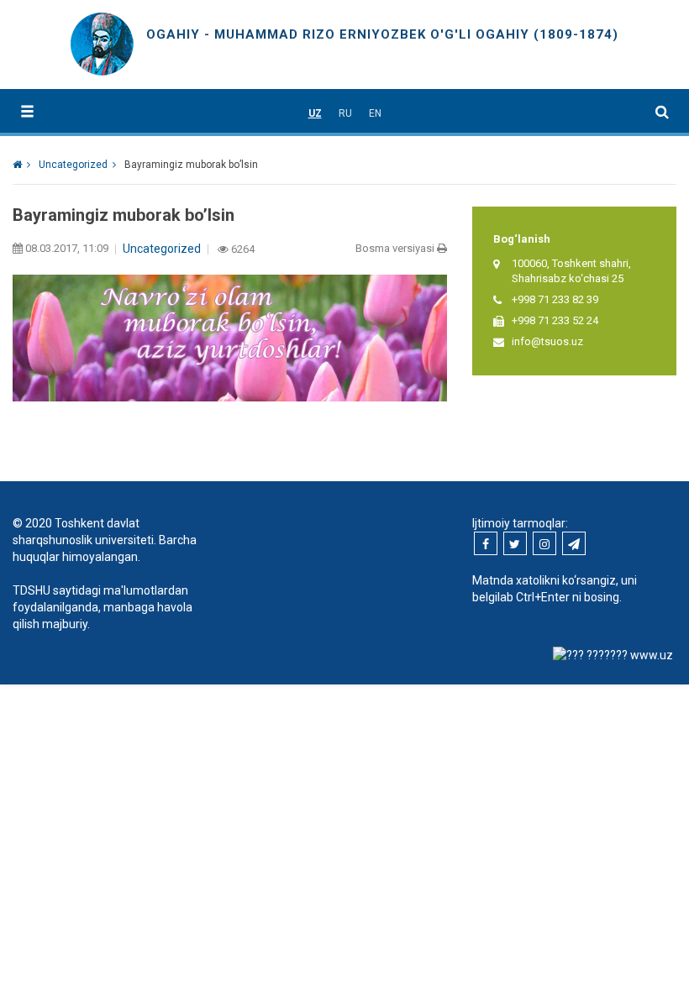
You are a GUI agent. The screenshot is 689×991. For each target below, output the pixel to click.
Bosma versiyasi (396, 248)
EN (375, 113)
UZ (315, 113)
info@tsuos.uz (547, 341)
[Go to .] (21, 164)
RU (345, 113)
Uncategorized (162, 248)
